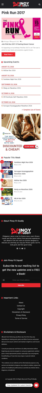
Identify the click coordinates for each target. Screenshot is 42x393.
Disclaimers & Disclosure (21, 312)
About (21, 302)
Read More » (8, 54)
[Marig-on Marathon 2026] (7, 192)
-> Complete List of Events (31, 110)
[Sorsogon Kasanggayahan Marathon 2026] (7, 174)
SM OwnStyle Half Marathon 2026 (15, 97)
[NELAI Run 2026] (7, 201)
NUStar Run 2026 (9, 70)
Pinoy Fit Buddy (32, 379)
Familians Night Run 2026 (12, 79)
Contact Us (21, 306)
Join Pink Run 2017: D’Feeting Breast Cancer (18, 44)
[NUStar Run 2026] (7, 183)
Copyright (21, 309)
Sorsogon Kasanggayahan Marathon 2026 (17, 106)
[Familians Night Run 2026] (7, 165)
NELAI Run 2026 (19, 198)
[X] (20, 248)
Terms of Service (21, 318)
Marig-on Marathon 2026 (12, 88)
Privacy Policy (21, 315)
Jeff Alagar (6, 41)
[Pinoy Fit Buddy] (21, 4)
